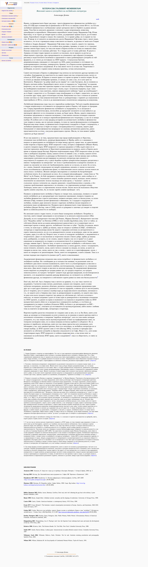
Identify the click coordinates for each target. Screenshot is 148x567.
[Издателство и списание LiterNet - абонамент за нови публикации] (9, 26)
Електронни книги (6, 29)
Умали (45, 2)
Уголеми (41, 2)
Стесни (36, 2)
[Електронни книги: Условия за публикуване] (13, 10)
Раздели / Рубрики (6, 31)
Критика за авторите (7, 37)
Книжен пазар (5, 42)
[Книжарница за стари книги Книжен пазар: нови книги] (9, 42)
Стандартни (56, 2)
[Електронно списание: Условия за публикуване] (17, 15)
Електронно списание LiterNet (9, 15)
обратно (93, 360)
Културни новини (6, 21)
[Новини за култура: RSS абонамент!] (12, 21)
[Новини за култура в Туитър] (15, 21)
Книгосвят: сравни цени (8, 44)
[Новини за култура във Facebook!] (14, 21)
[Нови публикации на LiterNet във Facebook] (11, 26)
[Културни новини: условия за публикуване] (11, 21)
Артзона (4, 52)
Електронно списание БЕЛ (8, 18)
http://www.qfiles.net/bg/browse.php (35, 479)
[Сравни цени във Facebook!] (14, 44)
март (7, 26)
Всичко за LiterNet (6, 60)
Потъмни (50, 2)
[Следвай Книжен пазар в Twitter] (12, 42)
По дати (4, 26)
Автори (3, 34)
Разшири (32, 2)
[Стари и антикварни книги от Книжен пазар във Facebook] (11, 42)
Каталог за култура (6, 50)
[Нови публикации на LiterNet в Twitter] (12, 26)
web (97, 19)
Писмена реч (5, 55)
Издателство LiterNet (7, 10)
